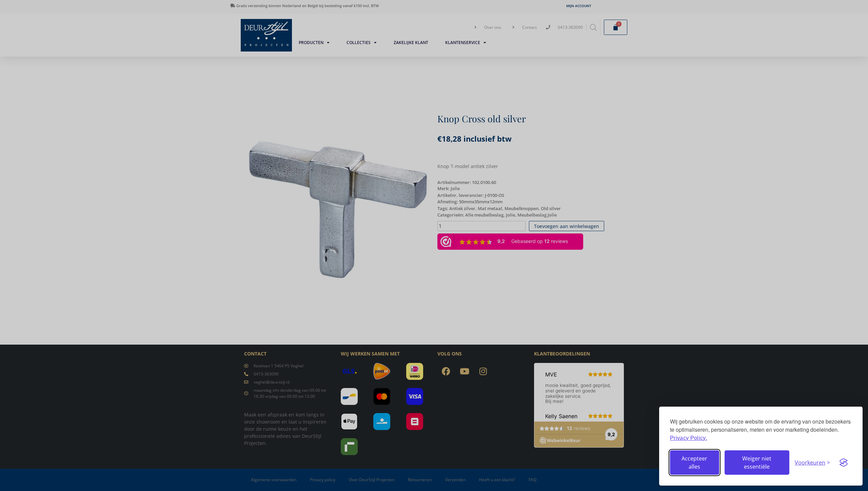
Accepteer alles (694, 462)
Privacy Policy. (688, 438)
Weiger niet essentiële (756, 462)
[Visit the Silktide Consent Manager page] (843, 462)
